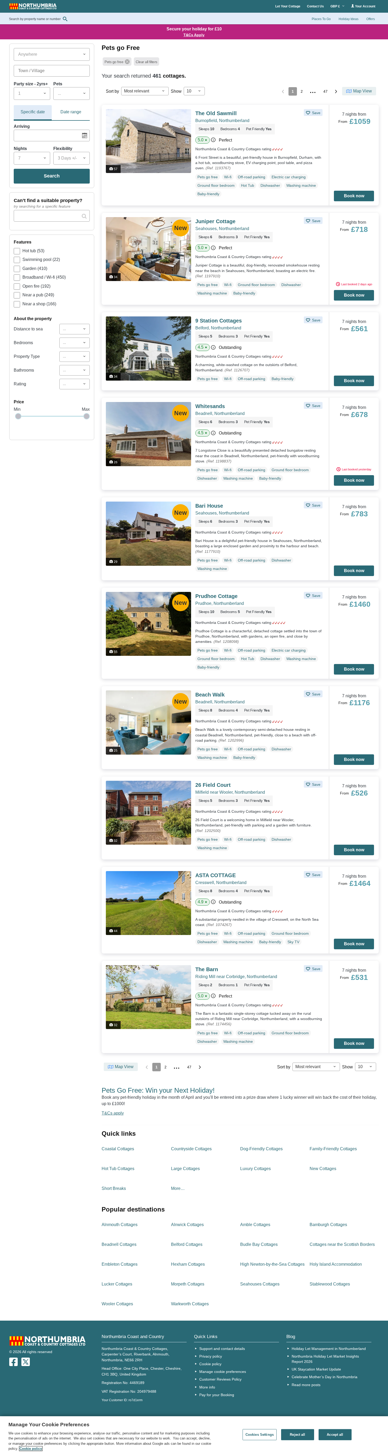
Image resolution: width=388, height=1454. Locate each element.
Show (176, 91)
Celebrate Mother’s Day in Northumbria (324, 1377)
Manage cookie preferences (222, 1371)
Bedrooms (23, 342)
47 (325, 91)
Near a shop (39, 304)
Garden (34, 268)
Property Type (27, 356)
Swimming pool (41, 259)
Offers (370, 19)
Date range (70, 112)
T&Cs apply (113, 1113)
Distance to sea (28, 329)
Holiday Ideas (348, 19)
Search (52, 176)
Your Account (364, 6)
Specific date (33, 112)
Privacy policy (210, 1356)
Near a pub (38, 295)
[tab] (33, 112)
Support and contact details (222, 1349)
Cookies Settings (259, 1435)
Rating (20, 384)
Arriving (22, 126)
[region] (194, 1435)
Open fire (36, 286)
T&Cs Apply (194, 35)
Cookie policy (210, 1364)
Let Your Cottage (287, 6)
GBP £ (335, 6)
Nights (20, 148)
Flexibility (62, 148)
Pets (57, 84)
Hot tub (33, 251)
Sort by (112, 91)
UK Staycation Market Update (316, 1369)
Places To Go (321, 19)
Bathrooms (24, 370)
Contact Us (315, 6)
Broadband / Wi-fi (44, 277)
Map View (362, 91)
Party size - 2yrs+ (31, 84)
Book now (354, 196)
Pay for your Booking (216, 1395)
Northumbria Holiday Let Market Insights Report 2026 (325, 1359)
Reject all (297, 1435)
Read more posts (306, 1385)
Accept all (335, 1435)
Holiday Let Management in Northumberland (329, 1349)
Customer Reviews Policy (220, 1379)
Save (315, 113)
